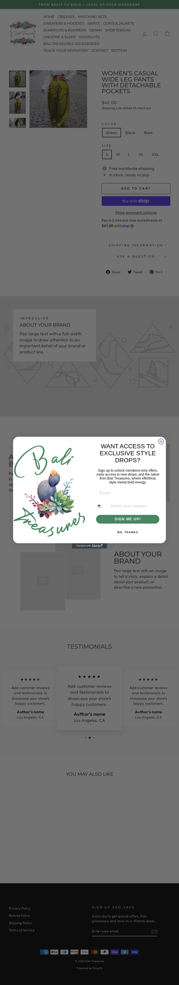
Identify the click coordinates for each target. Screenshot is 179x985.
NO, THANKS (127, 532)
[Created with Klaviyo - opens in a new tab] (89, 545)
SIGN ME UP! (128, 519)
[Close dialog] (161, 441)
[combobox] (102, 506)
